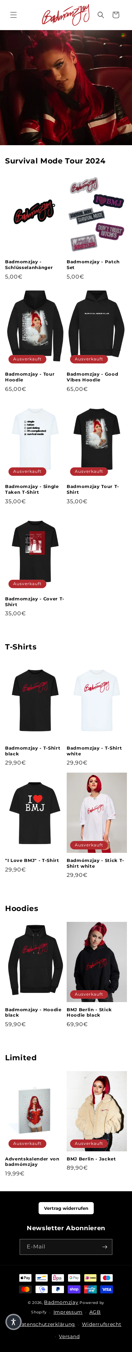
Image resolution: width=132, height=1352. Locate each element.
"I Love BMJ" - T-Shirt (32, 860)
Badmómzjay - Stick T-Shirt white (95, 863)
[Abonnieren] (104, 1247)
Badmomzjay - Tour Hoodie (29, 376)
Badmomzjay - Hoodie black (33, 1012)
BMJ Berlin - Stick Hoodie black (89, 1012)
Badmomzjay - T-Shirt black (32, 750)
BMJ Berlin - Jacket (91, 1158)
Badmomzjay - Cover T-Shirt (34, 601)
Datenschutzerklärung (46, 1324)
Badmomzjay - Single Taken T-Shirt (32, 489)
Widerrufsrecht (102, 1324)
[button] (13, 14)
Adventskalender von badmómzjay (32, 1161)
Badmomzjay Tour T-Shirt (93, 489)
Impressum (68, 1312)
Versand (69, 1336)
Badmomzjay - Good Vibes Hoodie (92, 376)
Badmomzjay (61, 1302)
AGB (95, 1312)
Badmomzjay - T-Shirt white (94, 750)
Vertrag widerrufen (66, 1208)
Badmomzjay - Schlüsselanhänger (29, 264)
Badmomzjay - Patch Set (93, 264)
